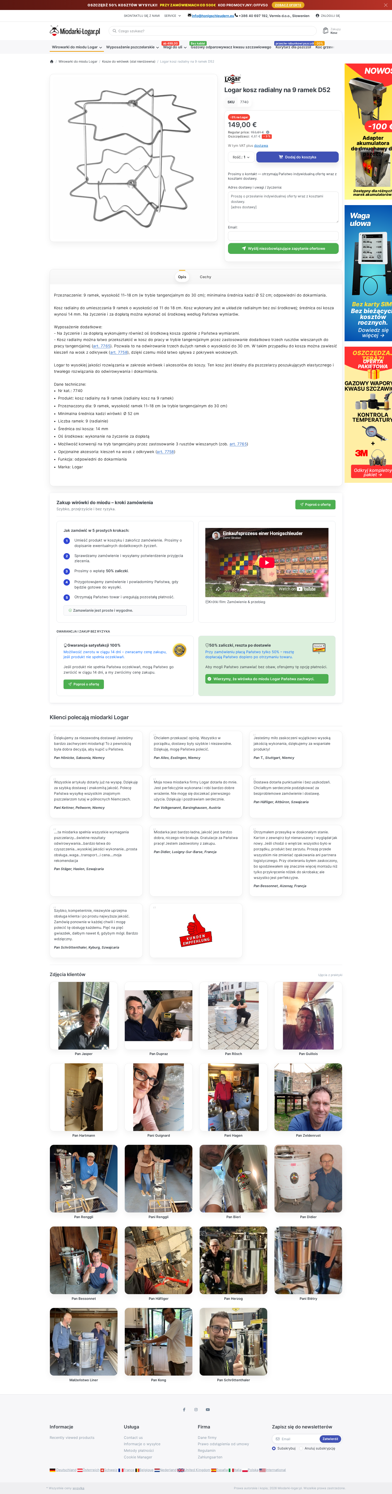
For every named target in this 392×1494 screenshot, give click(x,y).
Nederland (168, 1470)
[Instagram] (196, 1410)
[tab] (182, 276)
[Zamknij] (386, 5)
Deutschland (65, 1470)
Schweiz (111, 1470)
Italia (237, 1470)
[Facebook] (184, 1410)
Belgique (146, 1470)
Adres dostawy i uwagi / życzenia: (255, 187)
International (276, 1470)
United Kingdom (197, 1470)
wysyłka (78, 1488)
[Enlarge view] (134, 158)
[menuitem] (77, 47)
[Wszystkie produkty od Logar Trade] (232, 79)
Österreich (91, 1470)
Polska (253, 1470)
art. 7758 (118, 352)
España (222, 1470)
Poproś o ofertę (318, 504)
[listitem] (134, 158)
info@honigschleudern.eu (213, 16)
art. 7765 (101, 346)
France (129, 1470)
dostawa (261, 145)
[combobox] (213, 31)
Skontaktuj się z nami (142, 15)
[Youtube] (208, 1410)
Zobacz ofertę (288, 5)
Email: (233, 227)
